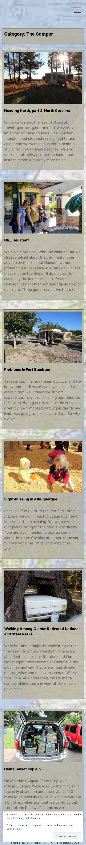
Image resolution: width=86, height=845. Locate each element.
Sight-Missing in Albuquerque (30, 499)
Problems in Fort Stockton (27, 369)
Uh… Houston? (16, 240)
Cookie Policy (14, 828)
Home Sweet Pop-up (22, 769)
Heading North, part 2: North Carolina (37, 110)
